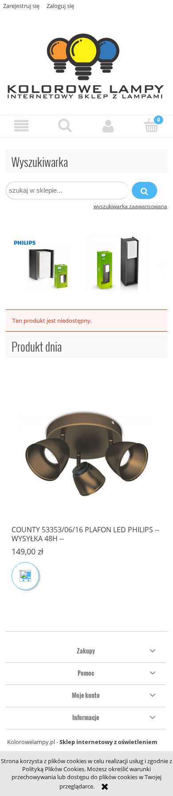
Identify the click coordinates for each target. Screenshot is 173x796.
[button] (21, 125)
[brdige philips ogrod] (86, 262)
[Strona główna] (86, 63)
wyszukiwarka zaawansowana (130, 206)
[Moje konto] (108, 125)
